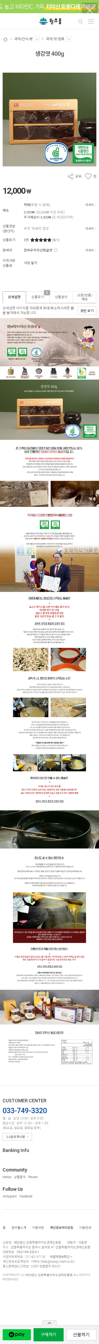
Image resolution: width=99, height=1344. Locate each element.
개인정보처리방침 (61, 1228)
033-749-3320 (27, 1252)
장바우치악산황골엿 (38, 250)
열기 (49, 1323)
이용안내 (85, 1228)
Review (33, 1177)
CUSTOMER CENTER (24, 1100)
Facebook (26, 1196)
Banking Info (16, 1150)
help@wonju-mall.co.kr (57, 1261)
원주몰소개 (19, 1228)
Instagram (10, 1196)
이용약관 (38, 1228)
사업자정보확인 (59, 1257)
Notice (7, 1177)
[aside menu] (91, 21)
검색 (80, 21)
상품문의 (20, 1177)
